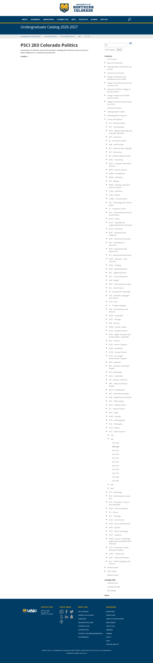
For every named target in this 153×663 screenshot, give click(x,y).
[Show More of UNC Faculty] (105, 571)
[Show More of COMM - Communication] (106, 198)
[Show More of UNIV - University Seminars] (106, 557)
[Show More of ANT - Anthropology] (106, 126)
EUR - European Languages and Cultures (119, 296)
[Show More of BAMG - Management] (106, 173)
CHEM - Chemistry (116, 191)
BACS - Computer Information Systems (120, 164)
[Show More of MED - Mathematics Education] (106, 397)
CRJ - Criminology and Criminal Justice (120, 203)
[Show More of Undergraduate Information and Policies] (105, 66)
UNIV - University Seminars (119, 557)
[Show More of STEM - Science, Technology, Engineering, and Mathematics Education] (106, 538)
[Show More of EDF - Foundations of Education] (106, 242)
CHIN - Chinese (114, 195)
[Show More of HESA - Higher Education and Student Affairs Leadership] (106, 334)
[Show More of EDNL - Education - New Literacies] (106, 258)
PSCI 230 (115, 462)
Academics (35, 19)
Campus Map (110, 615)
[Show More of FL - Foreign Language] (106, 305)
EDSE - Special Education (118, 269)
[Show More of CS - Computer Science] (106, 208)
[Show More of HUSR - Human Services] (106, 351)
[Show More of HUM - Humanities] (106, 348)
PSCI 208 (115, 454)
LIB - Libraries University (118, 380)
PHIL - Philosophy (115, 424)
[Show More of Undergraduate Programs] (105, 115)
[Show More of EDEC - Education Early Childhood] (106, 232)
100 (112, 435)
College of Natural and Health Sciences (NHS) (118, 96)
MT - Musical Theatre (117, 409)
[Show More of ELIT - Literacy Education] (106, 276)
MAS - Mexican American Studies (118, 384)
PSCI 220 (115, 458)
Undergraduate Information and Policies (119, 68)
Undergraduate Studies (116, 112)
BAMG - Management (117, 173)
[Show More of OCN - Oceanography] (106, 419)
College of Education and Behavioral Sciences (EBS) (116, 78)
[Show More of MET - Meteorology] (106, 400)
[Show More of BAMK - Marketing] (106, 177)
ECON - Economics (116, 229)
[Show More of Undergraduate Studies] (105, 111)
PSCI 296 (115, 481)
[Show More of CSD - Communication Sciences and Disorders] (106, 212)
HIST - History (114, 341)
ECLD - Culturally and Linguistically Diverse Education (120, 223)
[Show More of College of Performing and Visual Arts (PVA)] (105, 101)
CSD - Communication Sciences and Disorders (120, 213)
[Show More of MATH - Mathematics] (106, 389)
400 (112, 488)
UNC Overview (83, 612)
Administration (112, 567)
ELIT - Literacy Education (118, 276)
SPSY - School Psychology (118, 531)
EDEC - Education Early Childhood (117, 233)
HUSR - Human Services (118, 352)
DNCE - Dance (114, 219)
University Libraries (114, 108)
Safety (108, 637)
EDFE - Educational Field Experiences (118, 250)
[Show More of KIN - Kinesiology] (106, 371)
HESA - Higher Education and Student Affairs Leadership (120, 335)
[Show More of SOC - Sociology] (106, 515)
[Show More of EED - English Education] (106, 272)
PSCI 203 (115, 447)
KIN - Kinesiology (115, 372)
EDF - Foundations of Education (117, 243)
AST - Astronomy (115, 152)
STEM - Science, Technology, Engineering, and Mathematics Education (120, 541)
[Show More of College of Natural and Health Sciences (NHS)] (105, 95)
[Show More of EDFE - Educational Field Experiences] (106, 248)
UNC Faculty (111, 571)
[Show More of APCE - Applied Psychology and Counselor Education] (106, 130)
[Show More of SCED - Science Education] (106, 508)
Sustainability (83, 637)
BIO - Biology (114, 181)
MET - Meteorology (116, 401)
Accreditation (83, 630)
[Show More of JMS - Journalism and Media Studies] (106, 365)
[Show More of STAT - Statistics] (106, 534)
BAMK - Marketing (116, 177)
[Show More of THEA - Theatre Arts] (106, 553)
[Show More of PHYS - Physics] (106, 427)
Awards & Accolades (86, 615)
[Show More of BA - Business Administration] (106, 155)
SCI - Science (113, 512)
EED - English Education (117, 273)
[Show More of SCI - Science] (106, 512)
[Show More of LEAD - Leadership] (106, 375)
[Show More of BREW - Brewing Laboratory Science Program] (106, 184)
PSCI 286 (115, 477)
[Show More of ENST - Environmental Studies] (106, 283)
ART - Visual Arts (115, 137)
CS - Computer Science (117, 209)
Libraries (109, 630)
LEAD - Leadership (116, 376)
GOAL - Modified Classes (118, 331)
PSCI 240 (115, 469)
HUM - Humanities (116, 348)
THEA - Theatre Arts (116, 554)
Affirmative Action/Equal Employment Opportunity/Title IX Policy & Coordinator (82, 650)
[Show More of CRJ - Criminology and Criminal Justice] (106, 202)
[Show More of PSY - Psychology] (106, 491)
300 (112, 484)
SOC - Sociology (115, 516)
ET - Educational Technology (119, 292)
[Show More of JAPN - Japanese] (106, 361)
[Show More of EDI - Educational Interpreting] (106, 254)
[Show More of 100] (108, 435)
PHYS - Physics (114, 428)
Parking (109, 633)
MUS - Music (113, 412)
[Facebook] (67, 612)
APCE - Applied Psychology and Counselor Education (120, 132)
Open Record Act (112, 644)
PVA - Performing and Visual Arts (119, 497)
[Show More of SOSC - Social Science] (106, 519)
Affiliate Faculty (113, 575)
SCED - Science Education (118, 508)
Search (119, 50)
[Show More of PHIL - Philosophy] (106, 423)
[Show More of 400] (108, 488)
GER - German (114, 323)
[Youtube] (62, 617)
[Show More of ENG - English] (106, 280)
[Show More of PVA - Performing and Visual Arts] (106, 495)
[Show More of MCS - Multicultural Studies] (106, 393)
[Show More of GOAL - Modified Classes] (106, 330)
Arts (73, 19)
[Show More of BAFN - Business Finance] (106, 169)
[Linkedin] (67, 617)
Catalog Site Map (113, 587)
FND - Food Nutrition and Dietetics (118, 310)
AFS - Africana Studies (117, 123)
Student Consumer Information (90, 633)
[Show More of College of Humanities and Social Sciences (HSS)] (105, 82)
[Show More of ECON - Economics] (106, 228)
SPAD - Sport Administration (119, 523)
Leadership (82, 619)
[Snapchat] (72, 617)
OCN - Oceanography (117, 420)
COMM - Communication (118, 199)
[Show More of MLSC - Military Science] (106, 404)
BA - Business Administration (119, 156)
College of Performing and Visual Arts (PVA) (119, 103)
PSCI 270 (115, 473)
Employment (110, 622)
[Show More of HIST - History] (106, 340)
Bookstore (110, 612)
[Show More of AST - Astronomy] (106, 151)
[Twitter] (72, 612)
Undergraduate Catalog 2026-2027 (30, 36)
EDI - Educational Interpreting (120, 255)
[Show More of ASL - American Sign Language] (106, 148)
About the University (115, 63)
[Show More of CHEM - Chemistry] (106, 190)
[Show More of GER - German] (106, 322)
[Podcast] (62, 622)
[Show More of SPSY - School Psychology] (106, 531)
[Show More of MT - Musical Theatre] (106, 408)
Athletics (83, 19)
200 (80, 36)
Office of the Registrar (115, 619)
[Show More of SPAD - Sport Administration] (106, 523)
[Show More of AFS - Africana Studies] (106, 122)
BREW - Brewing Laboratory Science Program (119, 186)
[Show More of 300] (108, 484)
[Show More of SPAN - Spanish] (106, 527)
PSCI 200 (115, 443)
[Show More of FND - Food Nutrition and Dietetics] (106, 309)
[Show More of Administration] (105, 567)
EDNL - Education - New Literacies (118, 260)
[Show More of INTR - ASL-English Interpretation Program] (106, 355)
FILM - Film (113, 302)
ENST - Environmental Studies (120, 284)
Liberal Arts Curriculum (115, 73)
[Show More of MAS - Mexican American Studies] (106, 383)
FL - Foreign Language (117, 305)
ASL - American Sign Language (120, 148)
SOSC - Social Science (117, 520)
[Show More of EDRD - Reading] (106, 264)
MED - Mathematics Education (120, 397)
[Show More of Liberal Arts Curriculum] (105, 72)
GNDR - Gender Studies (117, 327)
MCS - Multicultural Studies (119, 393)
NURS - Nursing (115, 416)
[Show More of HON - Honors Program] (106, 344)
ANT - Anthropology (116, 127)
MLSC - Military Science (117, 405)
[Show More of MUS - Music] (106, 412)
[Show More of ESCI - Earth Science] (106, 287)
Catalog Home (112, 583)
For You (104, 19)
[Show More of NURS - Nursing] (106, 416)
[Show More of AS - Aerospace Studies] (106, 140)
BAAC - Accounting (116, 160)
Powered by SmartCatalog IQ (76, 653)
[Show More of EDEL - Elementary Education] (106, 238)
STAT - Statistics (115, 535)
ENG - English (114, 280)
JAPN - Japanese (115, 362)
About (25, 19)
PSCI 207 (115, 450)
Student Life (62, 19)
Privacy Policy (47, 650)
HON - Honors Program (118, 344)
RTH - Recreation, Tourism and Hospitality (119, 503)
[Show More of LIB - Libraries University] (106, 379)
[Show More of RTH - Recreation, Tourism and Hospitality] (106, 501)
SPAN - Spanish (114, 527)
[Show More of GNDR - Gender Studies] (106, 326)
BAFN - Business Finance (118, 170)
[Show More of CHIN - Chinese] (106, 194)
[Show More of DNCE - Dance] (106, 218)
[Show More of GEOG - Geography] (106, 315)
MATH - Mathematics (117, 390)
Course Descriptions (51, 36)
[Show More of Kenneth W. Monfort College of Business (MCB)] (105, 89)
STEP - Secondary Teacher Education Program (119, 548)
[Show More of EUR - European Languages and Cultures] (106, 295)
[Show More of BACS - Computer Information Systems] (106, 163)
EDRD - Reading (115, 265)
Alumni (94, 19)
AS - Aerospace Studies (117, 141)
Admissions (48, 19)
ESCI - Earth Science (116, 288)
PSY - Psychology (115, 492)
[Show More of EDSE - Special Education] (106, 268)
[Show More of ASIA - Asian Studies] (106, 144)
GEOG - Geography (116, 315)
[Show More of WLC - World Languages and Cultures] (106, 561)
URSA (108, 641)
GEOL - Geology (115, 319)
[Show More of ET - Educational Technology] (106, 291)
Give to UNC (110, 626)
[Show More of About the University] (105, 62)
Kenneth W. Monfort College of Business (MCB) (118, 90)
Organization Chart (85, 622)
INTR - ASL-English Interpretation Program (118, 357)
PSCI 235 (115, 466)
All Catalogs (111, 590)
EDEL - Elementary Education (120, 239)
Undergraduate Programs (117, 115)
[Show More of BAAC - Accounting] (106, 159)
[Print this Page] (131, 43)
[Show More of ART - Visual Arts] (106, 136)
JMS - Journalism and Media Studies (119, 367)
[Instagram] (62, 612)
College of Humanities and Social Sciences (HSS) (119, 84)
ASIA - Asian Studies (116, 144)
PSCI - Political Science (67, 36)
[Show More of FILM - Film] (106, 301)
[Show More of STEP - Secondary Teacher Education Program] (106, 547)
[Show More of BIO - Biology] (106, 180)
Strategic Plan (83, 626)
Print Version (112, 59)
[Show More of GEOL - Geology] (106, 319)
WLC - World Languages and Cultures (119, 562)
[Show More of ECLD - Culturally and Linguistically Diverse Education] (106, 222)
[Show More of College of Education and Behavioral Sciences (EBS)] (105, 76)
